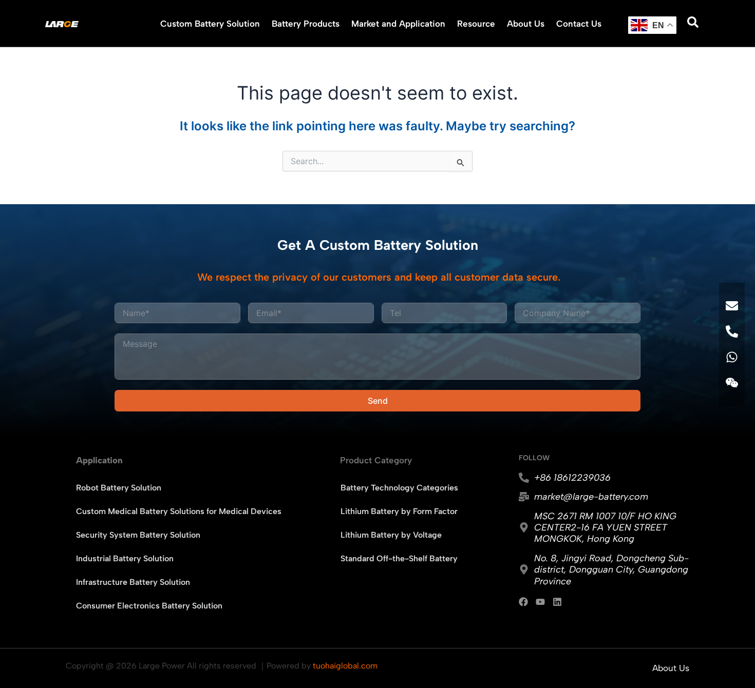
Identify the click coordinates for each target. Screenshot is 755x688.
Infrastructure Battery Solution (133, 582)
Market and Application (398, 23)
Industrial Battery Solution (125, 558)
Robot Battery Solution (118, 488)
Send (378, 401)
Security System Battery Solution (138, 535)
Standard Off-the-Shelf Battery (399, 558)
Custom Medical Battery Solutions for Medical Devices (178, 511)
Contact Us (578, 23)
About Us (525, 23)
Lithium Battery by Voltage (391, 535)
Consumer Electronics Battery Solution (149, 606)
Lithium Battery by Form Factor (399, 511)
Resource (476, 23)
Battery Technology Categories (399, 488)
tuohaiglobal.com (345, 666)
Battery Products (305, 23)
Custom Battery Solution (210, 23)
